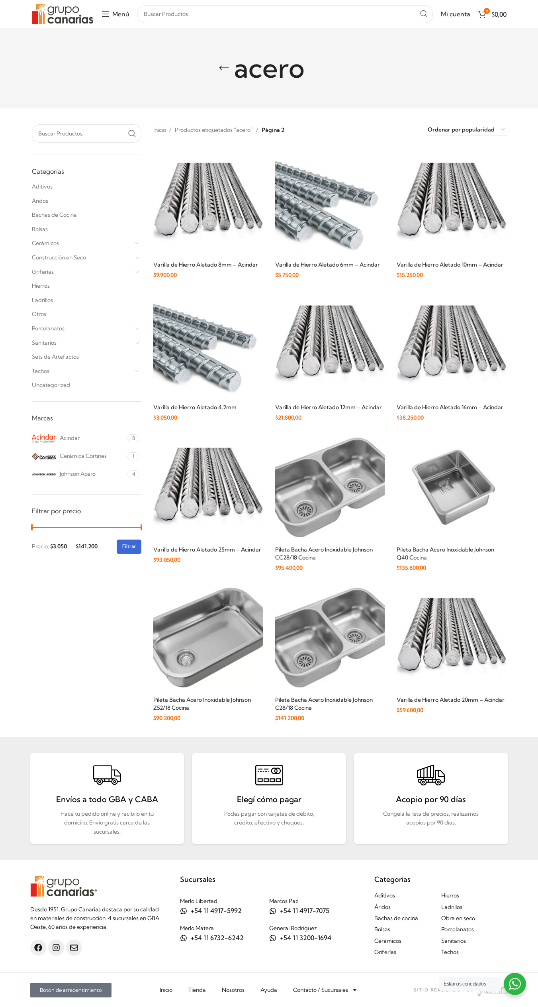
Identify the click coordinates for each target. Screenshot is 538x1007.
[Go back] (224, 68)
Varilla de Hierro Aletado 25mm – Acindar (207, 549)
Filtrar (129, 546)
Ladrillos (42, 300)
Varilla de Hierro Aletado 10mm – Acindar (450, 264)
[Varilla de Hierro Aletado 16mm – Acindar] (452, 345)
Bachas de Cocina (54, 214)
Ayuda (268, 989)
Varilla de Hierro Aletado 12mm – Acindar (328, 407)
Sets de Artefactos (55, 356)
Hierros (41, 285)
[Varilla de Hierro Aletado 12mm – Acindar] (330, 345)
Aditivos (42, 186)
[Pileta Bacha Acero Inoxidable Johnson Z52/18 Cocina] (208, 638)
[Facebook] (38, 948)
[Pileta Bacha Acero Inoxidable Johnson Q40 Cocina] (452, 487)
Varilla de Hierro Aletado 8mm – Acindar (205, 264)
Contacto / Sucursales (320, 989)
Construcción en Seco (59, 257)
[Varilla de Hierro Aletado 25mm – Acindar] (208, 487)
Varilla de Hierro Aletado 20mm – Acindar (451, 699)
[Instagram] (56, 948)
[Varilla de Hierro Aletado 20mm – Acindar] (452, 638)
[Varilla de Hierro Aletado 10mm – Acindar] (452, 202)
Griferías (43, 271)
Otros (39, 314)
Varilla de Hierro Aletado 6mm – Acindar (327, 264)
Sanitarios (44, 342)
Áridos (40, 200)
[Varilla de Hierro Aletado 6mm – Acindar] (330, 202)
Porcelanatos (48, 328)
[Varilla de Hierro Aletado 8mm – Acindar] (208, 202)
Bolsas (40, 229)
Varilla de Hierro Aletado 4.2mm (195, 407)
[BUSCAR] (424, 14)
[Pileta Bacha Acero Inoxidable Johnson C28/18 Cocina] (330, 638)
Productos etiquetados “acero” (214, 129)
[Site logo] (63, 13)
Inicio (159, 129)
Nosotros (233, 989)
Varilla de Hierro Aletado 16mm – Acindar (450, 407)
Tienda (197, 989)
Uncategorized (51, 385)
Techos (40, 371)
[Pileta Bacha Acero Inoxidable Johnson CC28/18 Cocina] (330, 487)
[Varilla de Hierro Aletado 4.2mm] (208, 345)
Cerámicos (45, 243)
